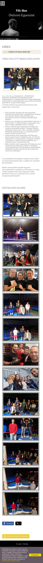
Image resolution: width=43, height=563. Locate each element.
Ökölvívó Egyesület (21, 13)
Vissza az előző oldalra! (17, 536)
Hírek (5, 52)
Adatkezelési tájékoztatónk (11, 561)
